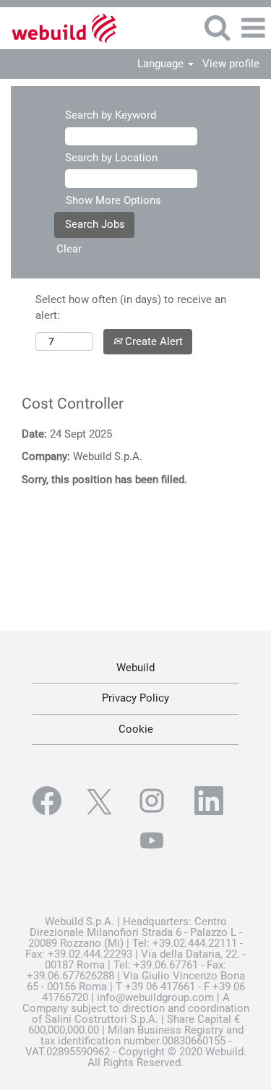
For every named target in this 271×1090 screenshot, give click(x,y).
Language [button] (161, 64)
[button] (253, 28)
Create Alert (152, 341)
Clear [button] (69, 248)
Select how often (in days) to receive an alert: (130, 307)
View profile (230, 64)
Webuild (135, 667)
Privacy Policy (135, 697)
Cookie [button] (136, 729)
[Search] (217, 27)
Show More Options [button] (113, 200)
